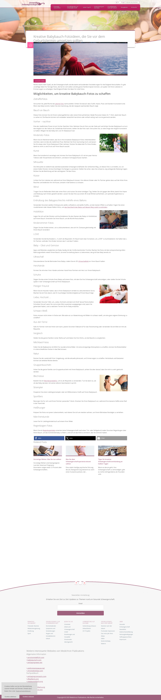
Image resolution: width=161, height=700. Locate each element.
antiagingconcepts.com (36, 676)
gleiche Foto (59, 104)
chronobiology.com (35, 671)
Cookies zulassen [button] (28, 696)
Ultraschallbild (83, 261)
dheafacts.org (33, 679)
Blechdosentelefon (50, 381)
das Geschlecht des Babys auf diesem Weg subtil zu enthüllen (85, 207)
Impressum (122, 639)
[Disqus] (80, 505)
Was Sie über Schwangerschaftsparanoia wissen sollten (78, 461)
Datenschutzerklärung (126, 632)
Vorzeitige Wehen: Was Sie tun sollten (47, 459)
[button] (49, 438)
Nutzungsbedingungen (126, 634)
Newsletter (122, 629)
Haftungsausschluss (125, 637)
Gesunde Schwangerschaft (35, 4)
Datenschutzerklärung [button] (23, 691)
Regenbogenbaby (49, 430)
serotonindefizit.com (35, 657)
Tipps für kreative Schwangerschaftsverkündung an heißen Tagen (110, 461)
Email (80, 603)
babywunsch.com (34, 660)
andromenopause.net (36, 668)
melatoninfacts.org (35, 681)
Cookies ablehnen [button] (10, 696)
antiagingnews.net (34, 662)
